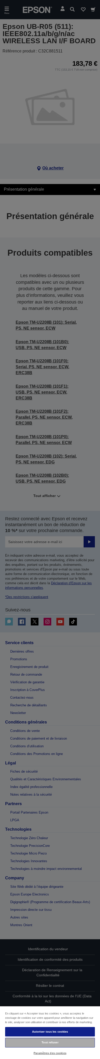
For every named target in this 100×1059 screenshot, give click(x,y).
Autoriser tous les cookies (50, 1031)
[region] (50, 1032)
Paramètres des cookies (50, 1053)
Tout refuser (50, 1042)
